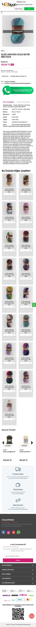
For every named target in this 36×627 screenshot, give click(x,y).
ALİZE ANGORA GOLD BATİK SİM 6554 (9, 416)
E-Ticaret (12, 624)
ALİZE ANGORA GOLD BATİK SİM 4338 (9, 359)
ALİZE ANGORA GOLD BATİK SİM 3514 (9, 303)
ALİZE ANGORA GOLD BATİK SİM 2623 (25, 190)
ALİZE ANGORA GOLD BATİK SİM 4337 (25, 331)
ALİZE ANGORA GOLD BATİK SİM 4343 (9, 387)
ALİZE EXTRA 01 (25, 452)
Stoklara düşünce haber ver (18, 76)
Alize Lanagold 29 (9, 452)
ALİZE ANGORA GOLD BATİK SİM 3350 (25, 247)
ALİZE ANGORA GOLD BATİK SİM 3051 (9, 247)
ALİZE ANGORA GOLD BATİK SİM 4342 (25, 359)
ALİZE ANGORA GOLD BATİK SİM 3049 (25, 219)
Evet (29, 9)
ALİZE (5, 450)
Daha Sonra (18, 9)
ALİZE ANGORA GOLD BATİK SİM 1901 (9, 190)
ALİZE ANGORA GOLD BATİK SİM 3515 (25, 303)
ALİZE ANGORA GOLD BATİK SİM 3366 (25, 275)
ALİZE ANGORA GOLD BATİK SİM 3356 (9, 275)
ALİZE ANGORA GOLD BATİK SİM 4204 (9, 331)
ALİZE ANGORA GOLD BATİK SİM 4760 (25, 387)
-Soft (7, 624)
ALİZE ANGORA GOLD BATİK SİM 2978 (9, 219)
